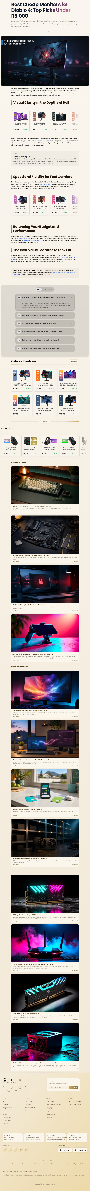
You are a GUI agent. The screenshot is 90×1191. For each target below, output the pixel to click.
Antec (28, 1164)
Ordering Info (50, 1114)
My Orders (28, 1104)
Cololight (74, 1164)
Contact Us (28, 1101)
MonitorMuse (39, 32)
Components (7, 1120)
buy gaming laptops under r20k (33, 240)
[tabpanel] (45, 323)
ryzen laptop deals (45, 184)
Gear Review (16, 32)
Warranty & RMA (30, 1108)
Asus (59, 1164)
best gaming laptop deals (22, 238)
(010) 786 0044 (9, 1138)
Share (45, 32)
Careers (49, 1117)
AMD (22, 1164)
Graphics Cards (8, 1108)
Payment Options (52, 1111)
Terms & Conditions (74, 1101)
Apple (40, 1164)
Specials (5, 1124)
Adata (7, 1164)
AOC (34, 1164)
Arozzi (46, 1164)
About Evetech (51, 1101)
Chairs (5, 1114)
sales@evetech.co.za (32, 1138)
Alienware (15, 1164)
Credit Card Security (74, 1104)
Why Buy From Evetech (53, 1104)
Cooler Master (84, 1164)
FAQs (26, 1111)
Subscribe (73, 1087)
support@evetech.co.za (33, 1140)
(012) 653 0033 (8, 1140)
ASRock (53, 1164)
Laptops (5, 1104)
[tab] (39, 289)
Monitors (5, 1111)
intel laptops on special (42, 141)
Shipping (49, 1108)
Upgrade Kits (7, 1117)
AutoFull (66, 1164)
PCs (4, 1101)
